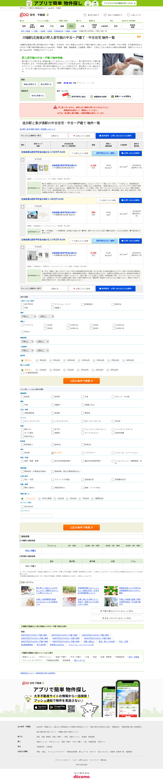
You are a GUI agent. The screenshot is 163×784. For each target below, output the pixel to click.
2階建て (58, 308)
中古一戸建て (77, 742)
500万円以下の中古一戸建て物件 (64, 635)
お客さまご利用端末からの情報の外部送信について (71, 727)
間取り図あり (89, 641)
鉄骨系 (57, 397)
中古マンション (54, 742)
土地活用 (49, 747)
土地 (85, 742)
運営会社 (103, 760)
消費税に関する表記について (68, 732)
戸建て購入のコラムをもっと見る (118, 611)
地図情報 (129, 752)
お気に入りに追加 (83, 136)
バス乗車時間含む (31, 373)
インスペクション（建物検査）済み (128, 462)
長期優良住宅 (120, 479)
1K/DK (49, 325)
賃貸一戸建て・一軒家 (60, 737)
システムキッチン (62, 421)
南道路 (57, 413)
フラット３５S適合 (62, 479)
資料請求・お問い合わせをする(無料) (117, 136)
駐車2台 (118, 304)
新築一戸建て (66, 742)
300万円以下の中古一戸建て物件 (34, 635)
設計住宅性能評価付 (63, 461)
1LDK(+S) (74, 325)
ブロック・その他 (122, 397)
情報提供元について (27, 673)
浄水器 (117, 421)
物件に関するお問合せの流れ (100, 727)
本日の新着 (47, 498)
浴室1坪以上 (29, 436)
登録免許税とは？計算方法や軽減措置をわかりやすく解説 (130, 590)
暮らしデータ (79, 660)
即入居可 (58, 453)
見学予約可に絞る (76, 96)
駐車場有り (89, 304)
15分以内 (99, 370)
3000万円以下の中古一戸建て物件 (97, 638)
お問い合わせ (83, 760)
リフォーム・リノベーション (126, 453)
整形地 (87, 413)
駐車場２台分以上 (57, 645)
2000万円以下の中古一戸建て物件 (66, 638)
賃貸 (38, 737)
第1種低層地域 (27, 645)
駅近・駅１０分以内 (107, 641)
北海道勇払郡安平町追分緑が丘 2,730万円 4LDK (43, 240)
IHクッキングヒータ (93, 421)
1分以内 (42, 370)
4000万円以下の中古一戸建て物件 (34, 641)
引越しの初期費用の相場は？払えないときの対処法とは (47, 601)
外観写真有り (60, 488)
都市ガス (27, 429)
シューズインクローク (124, 429)
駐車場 (84, 737)
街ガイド (93, 752)
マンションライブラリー (56, 752)
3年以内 (42, 360)
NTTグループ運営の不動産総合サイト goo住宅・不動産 (40, 8)
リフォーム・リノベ (63, 304)
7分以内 (70, 370)
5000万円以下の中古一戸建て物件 (66, 641)
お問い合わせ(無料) (132, 153)
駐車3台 (88, 445)
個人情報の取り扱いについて (47, 732)
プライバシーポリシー (62, 760)
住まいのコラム (103, 752)
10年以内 (71, 360)
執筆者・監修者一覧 (117, 752)
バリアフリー (90, 453)
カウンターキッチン (32, 421)
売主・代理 (28, 479)
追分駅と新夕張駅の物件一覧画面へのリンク (37, 129)
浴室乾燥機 (119, 433)
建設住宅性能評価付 (93, 461)
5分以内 (56, 370)
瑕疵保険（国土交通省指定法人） (68, 471)
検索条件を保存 (100, 97)
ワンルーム (28, 325)
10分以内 (85, 370)
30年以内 (130, 360)
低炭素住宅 (89, 479)
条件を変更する (37, 96)
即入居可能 (41, 645)
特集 (38, 752)
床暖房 (57, 433)
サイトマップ (94, 760)
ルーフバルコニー (92, 433)
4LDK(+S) (120, 328)
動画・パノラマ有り (93, 488)
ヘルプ (74, 760)
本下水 (57, 429)
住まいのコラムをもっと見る (118, 618)
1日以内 (60, 498)
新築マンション (42, 742)
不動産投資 (92, 742)
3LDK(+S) (74, 328)
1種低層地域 (29, 413)
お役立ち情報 (23, 751)
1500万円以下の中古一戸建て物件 (34, 638)
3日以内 (73, 498)
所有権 (27, 453)
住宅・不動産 (133, 657)
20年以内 (100, 360)
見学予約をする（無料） (106, 153)
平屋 (26, 308)
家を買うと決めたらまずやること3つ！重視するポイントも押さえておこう (47, 590)
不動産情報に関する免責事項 (45, 673)
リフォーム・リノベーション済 (81, 645)
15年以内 (86, 360)
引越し (44, 752)
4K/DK (95, 328)
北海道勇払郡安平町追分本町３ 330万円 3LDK (42, 199)
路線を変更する (30, 84)
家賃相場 (91, 737)
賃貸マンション (75, 737)
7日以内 (85, 498)
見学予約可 (28, 304)
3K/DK (49, 328)
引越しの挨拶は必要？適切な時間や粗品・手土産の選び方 (130, 601)
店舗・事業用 (46, 737)
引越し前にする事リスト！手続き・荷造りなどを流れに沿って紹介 (88, 601)
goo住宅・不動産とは (44, 727)
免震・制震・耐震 (31, 461)
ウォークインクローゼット (95, 429)
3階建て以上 (90, 405)
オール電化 (28, 433)
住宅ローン (101, 742)
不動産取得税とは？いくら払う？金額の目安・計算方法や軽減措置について (88, 590)
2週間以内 (99, 498)
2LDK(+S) (120, 325)
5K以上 (27, 332)
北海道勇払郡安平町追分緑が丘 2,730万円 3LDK (43, 152)
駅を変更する (46, 84)
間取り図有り (29, 488)
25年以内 (115, 360)
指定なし (28, 360)
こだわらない (30, 498)
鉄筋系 (27, 397)
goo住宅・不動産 (24, 727)
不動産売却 (40, 747)
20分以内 (114, 370)
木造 (86, 397)
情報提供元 (116, 727)
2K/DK (95, 325)
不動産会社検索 (71, 752)
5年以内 (56, 360)
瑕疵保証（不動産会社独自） (35, 471)
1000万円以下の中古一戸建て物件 (95, 635)
